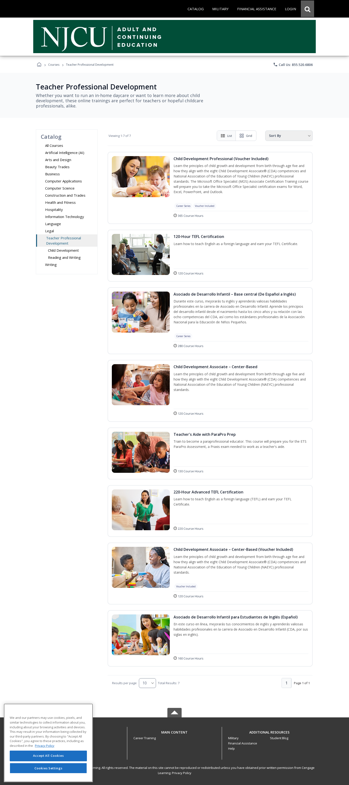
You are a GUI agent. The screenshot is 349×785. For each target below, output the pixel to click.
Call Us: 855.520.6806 (293, 64)
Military (233, 738)
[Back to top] (174, 735)
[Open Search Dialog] (307, 8)
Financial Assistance (242, 743)
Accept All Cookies (48, 756)
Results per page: (124, 683)
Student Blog (279, 738)
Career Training (144, 738)
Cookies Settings (48, 768)
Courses (53, 65)
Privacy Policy (181, 773)
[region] (48, 743)
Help (231, 748)
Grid (249, 136)
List (229, 136)
